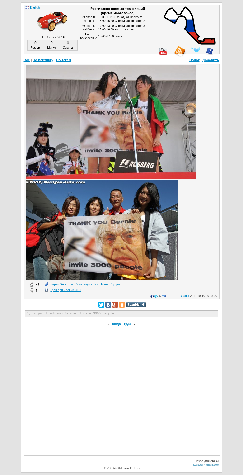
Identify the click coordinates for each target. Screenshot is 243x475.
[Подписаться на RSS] (179, 52)
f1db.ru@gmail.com (206, 464)
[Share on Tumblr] (136, 304)
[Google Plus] (115, 305)
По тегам (63, 60)
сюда (116, 324)
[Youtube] (163, 51)
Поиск (194, 60)
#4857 (185, 295)
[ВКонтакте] (108, 305)
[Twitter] (101, 305)
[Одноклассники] (122, 305)
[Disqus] (122, 394)
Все (27, 60)
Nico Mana (101, 284)
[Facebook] (209, 51)
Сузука (115, 284)
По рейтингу (43, 60)
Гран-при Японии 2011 (66, 290)
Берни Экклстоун (62, 284)
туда (127, 324)
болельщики (84, 284)
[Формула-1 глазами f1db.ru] (52, 18)
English (35, 7)
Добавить (210, 60)
